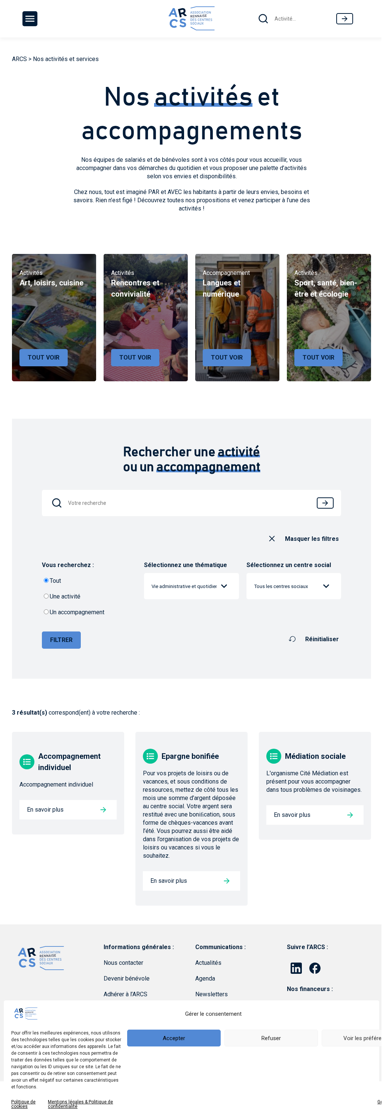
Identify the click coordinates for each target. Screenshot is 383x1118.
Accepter (174, 1038)
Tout (55, 580)
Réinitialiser (322, 639)
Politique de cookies (23, 1104)
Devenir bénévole (127, 978)
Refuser (271, 1038)
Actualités (208, 962)
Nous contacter (123, 962)
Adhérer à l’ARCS (125, 994)
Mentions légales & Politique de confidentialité (80, 1104)
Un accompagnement (77, 612)
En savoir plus (45, 809)
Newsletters (211, 994)
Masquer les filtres (312, 538)
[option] (54, 317)
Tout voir (43, 357)
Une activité (65, 596)
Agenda (205, 978)
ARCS (19, 59)
